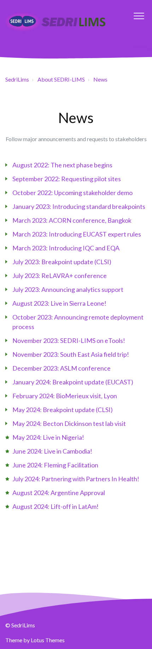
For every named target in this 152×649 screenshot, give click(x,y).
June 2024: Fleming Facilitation (55, 465)
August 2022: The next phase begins (62, 165)
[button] (139, 16)
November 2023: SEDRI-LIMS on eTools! (68, 340)
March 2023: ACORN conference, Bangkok (71, 220)
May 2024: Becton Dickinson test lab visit (69, 423)
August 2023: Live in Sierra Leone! (59, 303)
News (100, 79)
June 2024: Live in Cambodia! (52, 451)
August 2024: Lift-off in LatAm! (55, 506)
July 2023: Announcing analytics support (67, 289)
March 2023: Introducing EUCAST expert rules (76, 234)
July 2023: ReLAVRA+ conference (59, 275)
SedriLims (17, 79)
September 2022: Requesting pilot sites (66, 179)
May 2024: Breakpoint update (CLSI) (62, 410)
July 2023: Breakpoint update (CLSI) (61, 262)
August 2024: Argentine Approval (58, 493)
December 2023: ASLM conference (61, 368)
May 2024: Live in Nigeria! (48, 437)
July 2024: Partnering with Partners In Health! (75, 479)
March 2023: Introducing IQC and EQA (65, 248)
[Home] (59, 24)
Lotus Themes (48, 640)
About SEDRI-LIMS (61, 79)
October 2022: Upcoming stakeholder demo (72, 192)
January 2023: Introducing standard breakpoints (78, 206)
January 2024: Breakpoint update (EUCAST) (72, 382)
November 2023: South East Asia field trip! (70, 354)
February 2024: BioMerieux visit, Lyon (64, 396)
